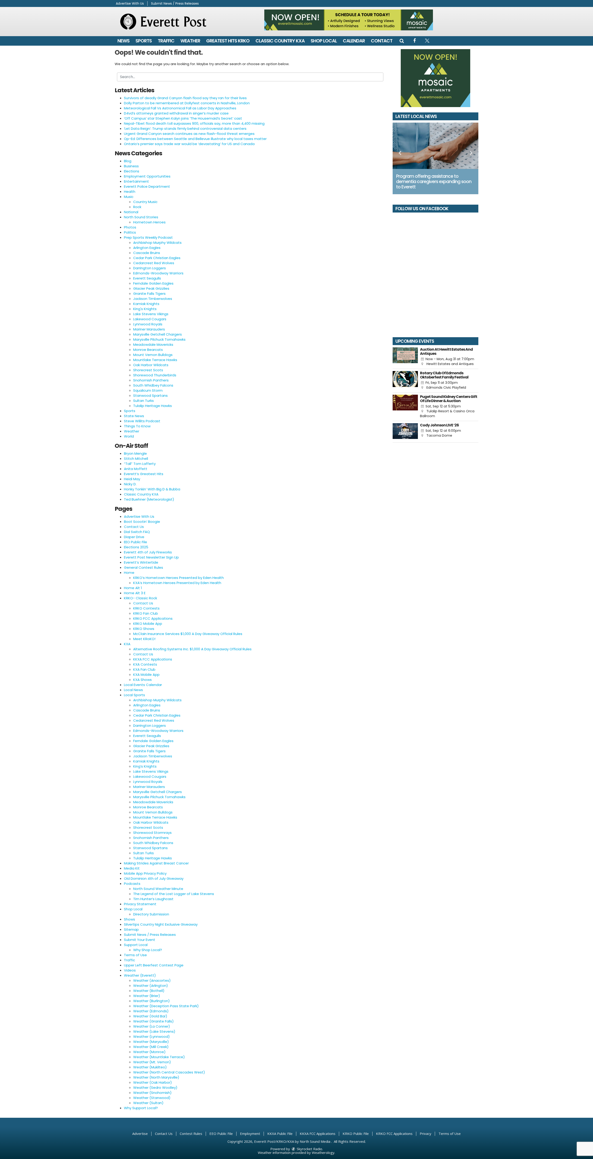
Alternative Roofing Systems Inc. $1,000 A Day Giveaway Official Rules (192, 649)
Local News (133, 689)
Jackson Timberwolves (152, 298)
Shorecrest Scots (148, 370)
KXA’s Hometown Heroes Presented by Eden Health (177, 582)
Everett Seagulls (147, 278)
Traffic (166, 41)
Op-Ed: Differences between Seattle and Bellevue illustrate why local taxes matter (195, 138)
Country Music (145, 201)
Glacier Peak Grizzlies (151, 288)
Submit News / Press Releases (175, 3)
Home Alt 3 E (134, 593)
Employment (250, 1133)
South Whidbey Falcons (153, 385)
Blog (127, 161)
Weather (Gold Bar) (150, 1016)
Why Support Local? (141, 1107)
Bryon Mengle (135, 453)
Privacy (425, 1133)
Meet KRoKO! (144, 638)
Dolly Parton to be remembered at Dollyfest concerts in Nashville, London (187, 103)
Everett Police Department (147, 186)
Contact (381, 41)
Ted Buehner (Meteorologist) (149, 499)
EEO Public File (135, 542)
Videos (130, 970)
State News (134, 415)
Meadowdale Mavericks (153, 344)
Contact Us (134, 526)
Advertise (140, 1133)
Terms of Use (135, 955)
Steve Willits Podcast (142, 421)
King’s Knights (145, 766)
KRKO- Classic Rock (140, 598)
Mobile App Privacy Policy (145, 873)
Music (128, 196)
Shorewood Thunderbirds (154, 375)
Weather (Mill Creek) (151, 1046)
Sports (144, 41)
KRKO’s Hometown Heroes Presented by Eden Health (178, 577)
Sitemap (131, 929)
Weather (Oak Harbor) (152, 1082)
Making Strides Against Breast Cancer (156, 863)
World (129, 436)
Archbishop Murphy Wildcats (157, 242)
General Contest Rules (143, 567)
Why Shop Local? (147, 949)
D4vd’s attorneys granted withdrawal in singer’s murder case (176, 113)
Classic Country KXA (280, 41)
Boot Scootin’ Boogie (142, 521)
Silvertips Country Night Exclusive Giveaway (161, 924)
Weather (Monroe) (149, 1051)
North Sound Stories (141, 217)
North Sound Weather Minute (158, 888)
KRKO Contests (146, 608)
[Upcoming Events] (405, 357)
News (123, 41)
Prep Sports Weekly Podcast (148, 237)
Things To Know (137, 426)
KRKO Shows (143, 628)
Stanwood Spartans (150, 395)
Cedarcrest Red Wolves (153, 262)
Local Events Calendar (143, 684)
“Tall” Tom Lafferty (140, 463)
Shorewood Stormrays (152, 832)
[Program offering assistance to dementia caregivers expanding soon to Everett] (435, 146)
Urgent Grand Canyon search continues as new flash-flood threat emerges (189, 133)
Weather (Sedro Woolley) (155, 1087)
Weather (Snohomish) (152, 1092)
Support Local (136, 944)
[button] (401, 41)
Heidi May (132, 478)
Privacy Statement (140, 904)
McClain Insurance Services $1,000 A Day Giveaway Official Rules (187, 633)
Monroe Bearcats (148, 349)
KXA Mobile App (146, 674)
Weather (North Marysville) (156, 1077)
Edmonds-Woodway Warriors (158, 273)
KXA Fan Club (144, 669)
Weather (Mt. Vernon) (152, 1062)
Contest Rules (191, 1133)
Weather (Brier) (146, 995)
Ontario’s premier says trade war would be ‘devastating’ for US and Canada (189, 143)
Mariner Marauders (149, 329)
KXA (127, 643)
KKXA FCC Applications (152, 659)
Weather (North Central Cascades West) (169, 1072)
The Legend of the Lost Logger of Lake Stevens (173, 893)
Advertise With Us (130, 3)
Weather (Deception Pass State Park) (166, 1005)
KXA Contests (145, 664)
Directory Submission (151, 914)
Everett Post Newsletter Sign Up (151, 557)
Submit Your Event (139, 939)
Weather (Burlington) (151, 1000)
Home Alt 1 (133, 587)
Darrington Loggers (149, 268)
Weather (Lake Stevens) (154, 1031)
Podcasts (132, 883)
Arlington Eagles (147, 247)
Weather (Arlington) (150, 985)
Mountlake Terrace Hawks (155, 359)
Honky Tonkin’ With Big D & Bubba (152, 489)
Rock (137, 206)
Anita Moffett (135, 468)
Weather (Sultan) (148, 1102)
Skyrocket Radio (309, 1148)
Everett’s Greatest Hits (143, 473)
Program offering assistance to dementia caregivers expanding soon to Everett (433, 181)
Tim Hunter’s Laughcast (153, 898)
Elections (131, 171)
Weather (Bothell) (148, 990)
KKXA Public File (280, 1133)
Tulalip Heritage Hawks (152, 405)
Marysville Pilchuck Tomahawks (159, 339)
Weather (190, 41)
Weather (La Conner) (151, 1026)
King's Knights (145, 308)
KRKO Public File (356, 1133)
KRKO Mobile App (147, 623)
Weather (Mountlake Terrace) (159, 1056)
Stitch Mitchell (136, 458)
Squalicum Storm (148, 390)
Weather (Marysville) (151, 1041)
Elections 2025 (136, 547)
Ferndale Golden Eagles (153, 283)
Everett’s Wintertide (141, 562)
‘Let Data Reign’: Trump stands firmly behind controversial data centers (185, 128)
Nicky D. (130, 484)
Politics (130, 232)
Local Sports (134, 694)
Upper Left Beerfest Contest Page (153, 965)
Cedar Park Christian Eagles (156, 257)
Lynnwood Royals (147, 324)
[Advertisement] (348, 20)
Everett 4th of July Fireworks (148, 552)
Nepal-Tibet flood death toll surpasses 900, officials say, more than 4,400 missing (194, 123)
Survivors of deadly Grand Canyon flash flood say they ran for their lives (185, 97)
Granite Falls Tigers (149, 293)
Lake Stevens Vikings (150, 313)
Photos (130, 227)
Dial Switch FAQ (137, 531)
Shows (129, 919)
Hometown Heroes (149, 222)
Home (129, 572)
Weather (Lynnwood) (151, 1036)
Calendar (354, 41)
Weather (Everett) (140, 975)
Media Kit (132, 868)
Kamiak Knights (146, 303)
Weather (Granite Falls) (153, 1021)
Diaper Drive (134, 536)
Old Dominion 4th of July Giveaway (153, 878)
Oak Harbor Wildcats (150, 364)
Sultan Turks (143, 400)
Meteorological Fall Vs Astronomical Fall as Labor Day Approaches (180, 108)
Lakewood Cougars (149, 319)
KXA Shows (142, 679)
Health (129, 191)
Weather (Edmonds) (151, 1011)
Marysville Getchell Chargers (157, 334)
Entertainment (136, 181)
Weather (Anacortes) (152, 980)
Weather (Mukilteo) (150, 1067)
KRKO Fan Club (145, 613)
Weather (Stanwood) (151, 1097)
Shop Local (324, 41)
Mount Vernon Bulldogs (153, 354)
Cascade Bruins (146, 252)
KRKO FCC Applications (153, 618)
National (131, 212)
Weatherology (323, 1152)
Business (131, 166)
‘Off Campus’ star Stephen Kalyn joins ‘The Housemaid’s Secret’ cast (183, 118)
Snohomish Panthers (151, 380)
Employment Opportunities (147, 176)
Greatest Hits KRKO (227, 41)
